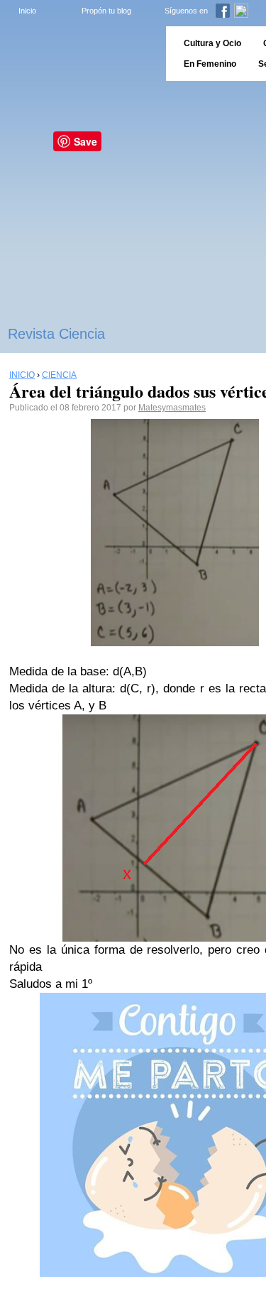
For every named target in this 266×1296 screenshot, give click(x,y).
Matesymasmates (172, 408)
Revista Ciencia (56, 334)
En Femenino (210, 64)
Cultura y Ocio (212, 43)
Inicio (27, 10)
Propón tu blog (106, 10)
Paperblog (78, 53)
